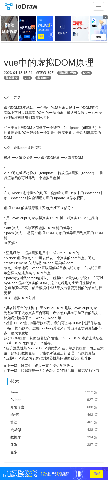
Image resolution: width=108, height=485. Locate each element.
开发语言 (17, 407)
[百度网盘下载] (9, 29)
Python (15, 400)
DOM (86, 73)
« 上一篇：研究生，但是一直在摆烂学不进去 (39, 366)
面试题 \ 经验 (67, 73)
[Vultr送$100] (63, 29)
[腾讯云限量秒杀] (27, 29)
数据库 (15, 437)
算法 (13, 422)
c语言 (14, 415)
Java (14, 392)
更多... (15, 452)
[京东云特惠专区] (81, 29)
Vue (27, 78)
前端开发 (12, 78)
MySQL (16, 430)
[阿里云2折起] (45, 29)
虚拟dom (43, 78)
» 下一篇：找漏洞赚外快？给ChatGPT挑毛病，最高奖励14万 (51, 371)
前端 (13, 445)
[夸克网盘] (99, 29)
